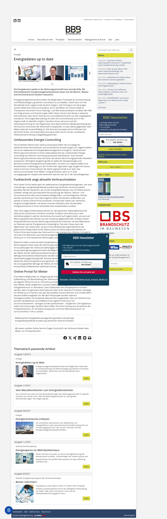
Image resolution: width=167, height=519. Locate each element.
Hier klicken (86, 264)
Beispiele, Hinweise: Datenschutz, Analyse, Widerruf (83, 279)
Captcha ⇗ (96, 267)
